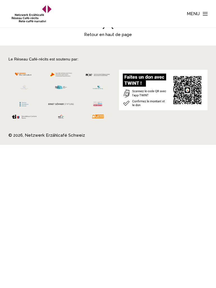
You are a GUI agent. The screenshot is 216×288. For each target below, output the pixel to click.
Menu (193, 13)
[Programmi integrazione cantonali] (61, 118)
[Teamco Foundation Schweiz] (24, 103)
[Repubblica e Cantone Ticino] (24, 118)
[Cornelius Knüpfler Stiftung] (24, 88)
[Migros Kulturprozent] (24, 76)
